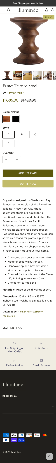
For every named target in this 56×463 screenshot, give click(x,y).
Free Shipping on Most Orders (28, 3)
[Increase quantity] (18, 159)
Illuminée (15, 452)
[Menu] (3, 9)
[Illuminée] (28, 10)
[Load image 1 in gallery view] (28, 41)
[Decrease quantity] (5, 159)
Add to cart (28, 173)
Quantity (8, 153)
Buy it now (28, 183)
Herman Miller (15, 92)
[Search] (10, 9)
